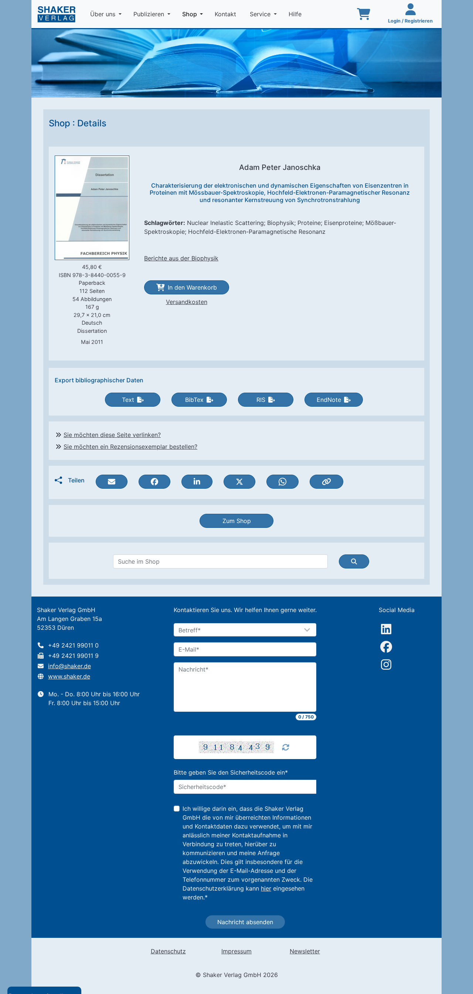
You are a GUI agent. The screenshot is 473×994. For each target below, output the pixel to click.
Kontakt (226, 14)
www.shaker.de (69, 676)
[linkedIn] (386, 629)
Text (128, 399)
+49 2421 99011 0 (73, 645)
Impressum (236, 951)
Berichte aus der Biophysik (181, 258)
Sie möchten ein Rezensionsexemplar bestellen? (130, 446)
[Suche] (354, 561)
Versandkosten (186, 301)
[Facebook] (386, 646)
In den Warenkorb (192, 287)
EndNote (329, 399)
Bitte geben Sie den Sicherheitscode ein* (231, 772)
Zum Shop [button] (236, 521)
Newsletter (305, 951)
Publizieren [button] (149, 14)
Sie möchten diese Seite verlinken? (112, 434)
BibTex (194, 399)
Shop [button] (194, 14)
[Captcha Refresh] (286, 747)
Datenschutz (168, 951)
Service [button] (261, 14)
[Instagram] (386, 664)
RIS (260, 399)
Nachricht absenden (245, 922)
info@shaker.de (69, 666)
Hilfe (296, 14)
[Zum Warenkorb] (363, 14)
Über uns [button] (103, 14)
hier (266, 888)
